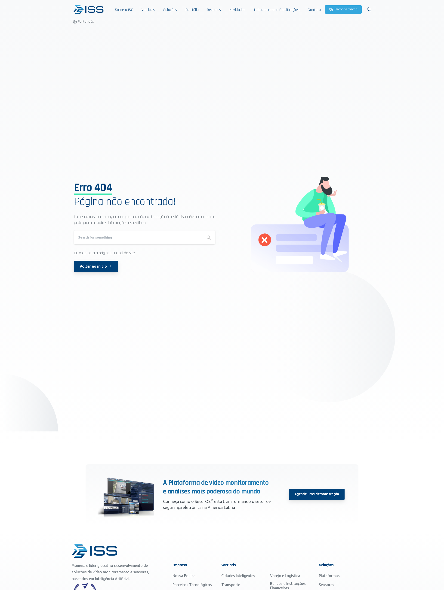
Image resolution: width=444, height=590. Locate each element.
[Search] (209, 237)
